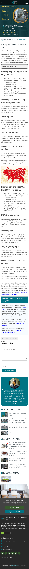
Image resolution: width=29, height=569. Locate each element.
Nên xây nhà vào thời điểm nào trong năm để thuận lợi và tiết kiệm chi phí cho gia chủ (18, 445)
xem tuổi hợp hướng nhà (11, 338)
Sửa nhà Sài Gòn (14, 433)
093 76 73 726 (15, 507)
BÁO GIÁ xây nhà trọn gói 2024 (17, 414)
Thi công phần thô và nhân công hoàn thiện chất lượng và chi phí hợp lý (18, 420)
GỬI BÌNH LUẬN (9, 370)
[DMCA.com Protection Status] (6, 532)
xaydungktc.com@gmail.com (10, 547)
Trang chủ (3, 39)
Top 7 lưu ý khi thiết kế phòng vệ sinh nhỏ (17, 459)
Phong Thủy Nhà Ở (12, 39)
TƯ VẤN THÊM (15, 511)
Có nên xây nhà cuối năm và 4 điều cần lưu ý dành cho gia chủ (18, 453)
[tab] (14, 299)
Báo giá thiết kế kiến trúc (18, 427)
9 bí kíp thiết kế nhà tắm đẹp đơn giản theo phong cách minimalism (17, 466)
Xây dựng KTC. (15, 565)
